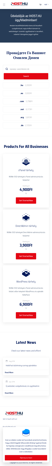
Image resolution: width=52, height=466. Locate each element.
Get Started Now (26, 200)
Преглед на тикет (26, 457)
